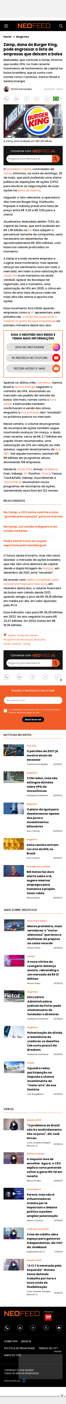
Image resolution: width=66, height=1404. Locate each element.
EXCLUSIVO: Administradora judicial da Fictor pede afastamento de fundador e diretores (44, 1005)
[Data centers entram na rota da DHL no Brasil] (14, 844)
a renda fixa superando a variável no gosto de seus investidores (30, 319)
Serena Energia (24, 387)
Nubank (48, 568)
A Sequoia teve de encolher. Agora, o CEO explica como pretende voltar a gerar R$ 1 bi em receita (44, 1167)
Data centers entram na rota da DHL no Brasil (42, 849)
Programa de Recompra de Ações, (25, 639)
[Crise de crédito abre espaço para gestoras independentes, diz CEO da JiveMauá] (14, 1233)
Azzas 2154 (24, 469)
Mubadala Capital (19, 169)
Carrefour (44, 383)
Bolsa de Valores (29, 190)
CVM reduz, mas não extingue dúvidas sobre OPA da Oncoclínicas (42, 784)
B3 (29, 230)
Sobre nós (11, 1341)
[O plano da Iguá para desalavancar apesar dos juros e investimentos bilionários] (14, 808)
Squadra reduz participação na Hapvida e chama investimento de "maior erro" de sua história (41, 1079)
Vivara (45, 473)
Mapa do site (12, 1355)
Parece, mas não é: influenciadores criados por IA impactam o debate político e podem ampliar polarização (42, 1205)
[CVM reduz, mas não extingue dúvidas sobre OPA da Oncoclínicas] (14, 777)
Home (8, 37)
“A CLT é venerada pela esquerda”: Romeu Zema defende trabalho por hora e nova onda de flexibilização (44, 1276)
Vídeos (9, 1109)
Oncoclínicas (30, 412)
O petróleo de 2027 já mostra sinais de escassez (42, 755)
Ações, (12, 635)
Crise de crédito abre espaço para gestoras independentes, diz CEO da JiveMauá (44, 1240)
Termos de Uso (48, 1348)
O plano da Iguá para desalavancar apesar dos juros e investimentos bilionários (43, 817)
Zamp (8, 173)
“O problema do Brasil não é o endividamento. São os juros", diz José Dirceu (44, 1131)
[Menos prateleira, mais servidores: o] (14, 925)
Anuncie (26, 1341)
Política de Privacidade (19, 1348)
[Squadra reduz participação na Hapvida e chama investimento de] (14, 1067)
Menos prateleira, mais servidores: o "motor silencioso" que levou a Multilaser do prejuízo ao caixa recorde (44, 934)
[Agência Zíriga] (24, 1380)
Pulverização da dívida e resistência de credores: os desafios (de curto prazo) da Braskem (44, 1041)
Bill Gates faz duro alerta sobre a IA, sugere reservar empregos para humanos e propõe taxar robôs (41, 882)
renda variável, (12, 644)
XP (32, 312)
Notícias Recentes (18, 735)
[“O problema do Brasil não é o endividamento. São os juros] (14, 1124)
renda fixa (10, 276)
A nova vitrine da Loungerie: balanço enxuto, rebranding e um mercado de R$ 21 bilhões (43, 970)
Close (61, 680)
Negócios (22, 37)
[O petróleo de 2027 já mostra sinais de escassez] (14, 750)
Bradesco (51, 469)
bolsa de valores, (28, 635)
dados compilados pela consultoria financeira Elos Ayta (31, 582)
